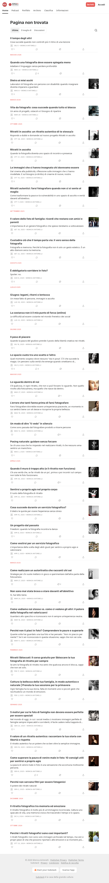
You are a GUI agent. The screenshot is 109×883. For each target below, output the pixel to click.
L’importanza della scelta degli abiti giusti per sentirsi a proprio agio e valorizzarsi (44, 548)
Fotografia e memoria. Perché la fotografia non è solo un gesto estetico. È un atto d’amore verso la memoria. (47, 248)
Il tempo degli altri (21, 38)
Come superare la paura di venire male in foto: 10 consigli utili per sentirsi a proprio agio (47, 759)
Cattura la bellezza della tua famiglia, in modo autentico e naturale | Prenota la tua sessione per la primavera (44, 683)
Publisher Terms (76, 860)
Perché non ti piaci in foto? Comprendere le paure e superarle (46, 630)
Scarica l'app (68, 870)
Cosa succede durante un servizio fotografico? (38, 507)
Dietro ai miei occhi (21, 80)
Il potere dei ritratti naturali (23, 785)
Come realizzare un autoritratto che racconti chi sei (41, 570)
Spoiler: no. (15, 274)
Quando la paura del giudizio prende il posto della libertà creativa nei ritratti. (47, 340)
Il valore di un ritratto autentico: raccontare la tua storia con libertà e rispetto (45, 738)
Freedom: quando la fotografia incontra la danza (33, 529)
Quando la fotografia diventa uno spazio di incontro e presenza (41, 153)
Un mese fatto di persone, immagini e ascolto (32, 298)
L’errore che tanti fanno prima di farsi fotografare (39, 402)
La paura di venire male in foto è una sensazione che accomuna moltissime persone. (46, 766)
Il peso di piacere (20, 337)
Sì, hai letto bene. (18, 594)
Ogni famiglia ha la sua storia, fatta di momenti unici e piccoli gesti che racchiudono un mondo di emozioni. (44, 690)
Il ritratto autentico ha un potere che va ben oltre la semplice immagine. (45, 743)
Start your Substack (46, 870)
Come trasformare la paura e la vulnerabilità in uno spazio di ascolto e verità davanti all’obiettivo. (47, 197)
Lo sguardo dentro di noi (24, 382)
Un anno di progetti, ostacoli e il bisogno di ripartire (35, 111)
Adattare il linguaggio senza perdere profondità (33, 66)
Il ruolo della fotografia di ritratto (26, 493)
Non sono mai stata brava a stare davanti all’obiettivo (42, 591)
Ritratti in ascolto (20, 149)
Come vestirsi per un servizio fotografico (34, 543)
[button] (5, 10)
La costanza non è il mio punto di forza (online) (38, 312)
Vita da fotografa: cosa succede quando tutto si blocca (43, 107)
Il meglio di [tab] (26, 30)
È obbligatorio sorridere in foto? (29, 270)
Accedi (101, 4)
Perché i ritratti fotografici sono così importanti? (39, 833)
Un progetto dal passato (24, 525)
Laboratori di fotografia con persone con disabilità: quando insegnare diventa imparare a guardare (44, 85)
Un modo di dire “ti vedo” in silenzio (31, 423)
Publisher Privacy (58, 860)
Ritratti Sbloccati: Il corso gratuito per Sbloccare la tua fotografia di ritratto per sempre (42, 659)
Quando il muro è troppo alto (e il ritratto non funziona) (42, 468)
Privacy (44, 862)
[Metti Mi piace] (12, 142)
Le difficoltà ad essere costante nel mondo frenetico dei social (40, 316)
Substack (40, 877)
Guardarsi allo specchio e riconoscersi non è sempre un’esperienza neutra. (46, 616)
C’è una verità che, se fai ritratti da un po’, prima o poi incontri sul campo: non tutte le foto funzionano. (46, 474)
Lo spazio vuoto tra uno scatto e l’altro (32, 355)
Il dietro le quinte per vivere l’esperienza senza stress (36, 511)
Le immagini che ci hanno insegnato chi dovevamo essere (44, 167)
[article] (54, 44)
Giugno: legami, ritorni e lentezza (30, 294)
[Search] (96, 30)
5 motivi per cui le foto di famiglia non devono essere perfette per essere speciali (46, 714)
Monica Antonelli (28, 46)
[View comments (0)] (37, 49)
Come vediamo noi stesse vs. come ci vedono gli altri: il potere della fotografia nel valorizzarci (47, 611)
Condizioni (54, 862)
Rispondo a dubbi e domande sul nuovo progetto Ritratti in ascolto (42, 135)
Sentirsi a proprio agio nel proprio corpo (33, 489)
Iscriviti (90, 4)
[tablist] (28, 30)
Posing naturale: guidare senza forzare (33, 441)
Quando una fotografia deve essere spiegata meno (40, 62)
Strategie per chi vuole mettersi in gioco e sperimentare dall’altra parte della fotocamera (47, 575)
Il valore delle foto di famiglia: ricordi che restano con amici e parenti (46, 220)
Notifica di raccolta (70, 862)
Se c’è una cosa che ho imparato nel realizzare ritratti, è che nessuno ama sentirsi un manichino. (45, 446)
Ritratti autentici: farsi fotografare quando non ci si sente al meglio (45, 190)
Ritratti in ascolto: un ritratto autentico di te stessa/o (41, 131)
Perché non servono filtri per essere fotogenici (38, 782)
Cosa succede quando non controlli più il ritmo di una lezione (40, 41)
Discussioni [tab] (39, 30)
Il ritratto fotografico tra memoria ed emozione (37, 806)
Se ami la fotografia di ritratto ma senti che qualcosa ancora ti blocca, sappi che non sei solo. (46, 666)
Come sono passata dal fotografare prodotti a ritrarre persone (40, 427)
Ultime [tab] (15, 30)
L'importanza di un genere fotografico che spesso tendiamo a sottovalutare (46, 225)
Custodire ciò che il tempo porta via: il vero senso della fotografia (42, 242)
